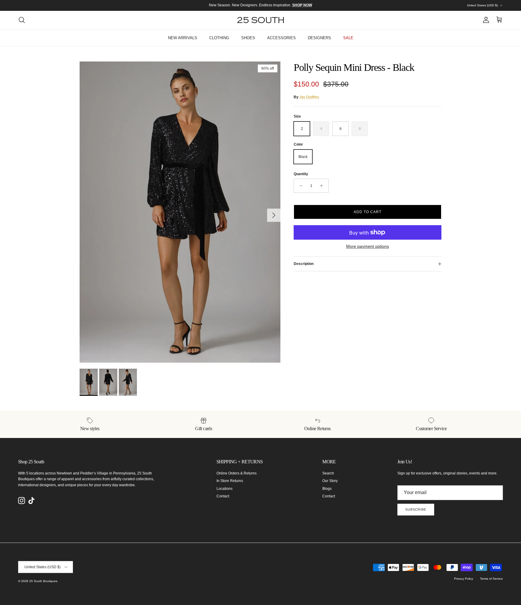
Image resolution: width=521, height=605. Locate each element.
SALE (348, 38)
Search (328, 473)
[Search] (21, 20)
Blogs (327, 489)
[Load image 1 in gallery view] (180, 212)
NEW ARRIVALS (182, 38)
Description (304, 264)
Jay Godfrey (309, 97)
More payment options (367, 246)
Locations (224, 489)
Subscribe (415, 509)
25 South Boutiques (43, 581)
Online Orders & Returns (236, 473)
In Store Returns (229, 481)
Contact (222, 496)
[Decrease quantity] (299, 185)
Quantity (301, 174)
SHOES (248, 38)
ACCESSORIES (281, 38)
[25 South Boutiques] (260, 20)
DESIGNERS (319, 38)
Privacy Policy (463, 578)
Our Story (330, 481)
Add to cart (367, 212)
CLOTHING (219, 38)
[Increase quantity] (323, 185)
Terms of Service (491, 578)
